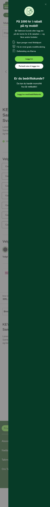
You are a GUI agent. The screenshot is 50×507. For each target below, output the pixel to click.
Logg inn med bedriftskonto (29, 94)
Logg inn (29, 59)
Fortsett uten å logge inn (29, 66)
